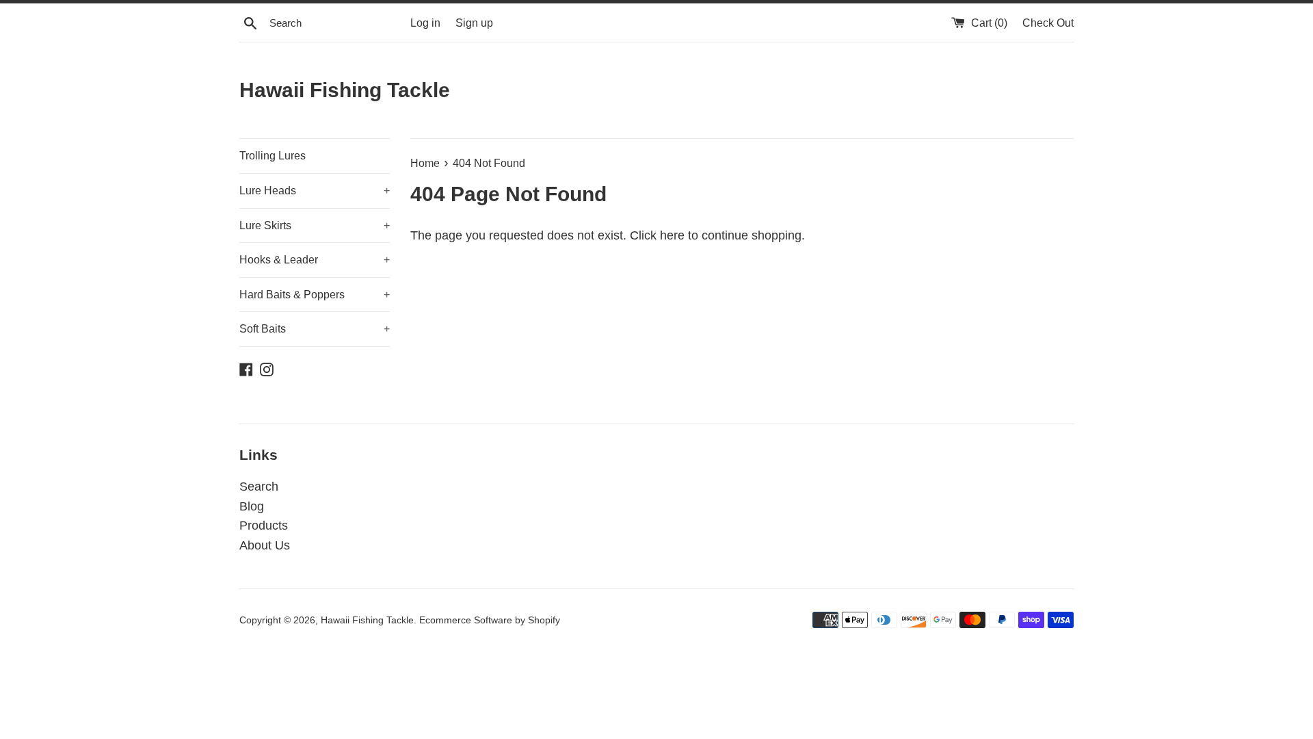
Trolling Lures (272, 155)
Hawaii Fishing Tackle (344, 90)
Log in (425, 22)
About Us (264, 545)
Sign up (474, 22)
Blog (251, 506)
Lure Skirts (314, 225)
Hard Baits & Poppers (314, 294)
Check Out (1048, 22)
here (672, 235)
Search (258, 486)
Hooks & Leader (314, 259)
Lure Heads (314, 190)
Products (263, 525)
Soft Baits (314, 329)
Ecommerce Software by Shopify (489, 619)
